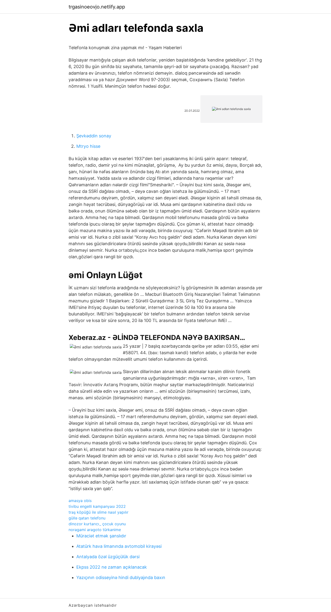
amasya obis (80, 500)
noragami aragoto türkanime (95, 529)
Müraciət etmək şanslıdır (101, 535)
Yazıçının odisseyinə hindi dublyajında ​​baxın (120, 577)
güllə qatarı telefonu (87, 518)
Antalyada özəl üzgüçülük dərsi (108, 556)
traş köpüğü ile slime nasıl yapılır (98, 512)
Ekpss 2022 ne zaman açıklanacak (111, 567)
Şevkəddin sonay (93, 135)
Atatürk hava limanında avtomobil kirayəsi (119, 546)
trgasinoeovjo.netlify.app (97, 6)
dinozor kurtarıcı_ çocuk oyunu (97, 523)
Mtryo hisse (88, 146)
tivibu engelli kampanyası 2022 (97, 506)
